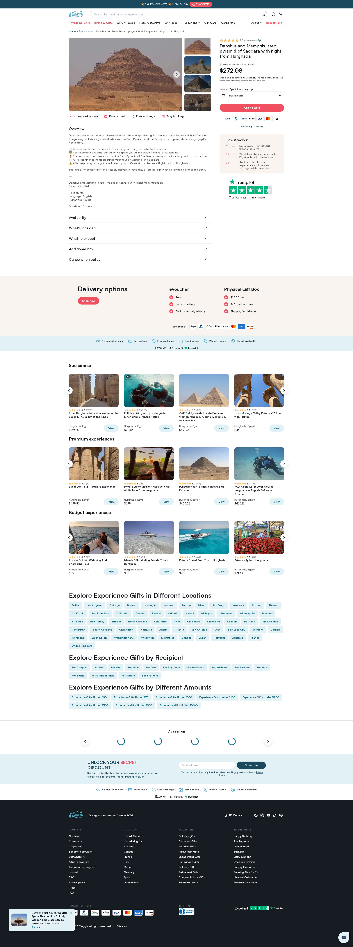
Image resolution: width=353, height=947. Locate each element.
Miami (201, 605)
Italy (126, 861)
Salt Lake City (236, 629)
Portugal (219, 637)
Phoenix (274, 605)
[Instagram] (262, 815)
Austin (163, 629)
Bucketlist (240, 851)
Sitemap (122, 926)
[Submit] (264, 14)
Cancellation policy (84, 259)
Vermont (257, 629)
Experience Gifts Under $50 (89, 697)
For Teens (78, 675)
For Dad (151, 667)
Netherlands (131, 882)
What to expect (82, 238)
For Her (99, 667)
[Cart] (280, 14)
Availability (77, 217)
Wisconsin (147, 637)
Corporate (228, 22)
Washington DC (124, 637)
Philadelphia (270, 621)
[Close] (71, 921)
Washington (99, 637)
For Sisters (128, 675)
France (255, 637)
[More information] (259, 40)
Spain (127, 877)
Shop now (88, 300)
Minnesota (226, 613)
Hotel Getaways (149, 22)
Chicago (114, 605)
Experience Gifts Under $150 (217, 697)
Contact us (76, 841)
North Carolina (137, 621)
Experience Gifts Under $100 (174, 697)
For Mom (133, 667)
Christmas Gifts (188, 841)
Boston (131, 605)
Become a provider (80, 851)
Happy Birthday (243, 836)
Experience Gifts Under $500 (134, 705)
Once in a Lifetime (244, 861)
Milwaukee (167, 637)
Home (72, 31)
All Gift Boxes (126, 22)
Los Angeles (94, 605)
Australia (237, 637)
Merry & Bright (242, 856)
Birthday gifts (187, 836)
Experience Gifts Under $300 (90, 705)
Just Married (241, 846)
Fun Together (242, 841)
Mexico (128, 867)
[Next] (176, 74)
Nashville (146, 629)
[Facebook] (256, 815)
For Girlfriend (195, 667)
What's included (82, 228)
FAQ (71, 892)
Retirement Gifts (188, 872)
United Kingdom (82, 645)
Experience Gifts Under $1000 (179, 705)
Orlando (173, 613)
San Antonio (199, 629)
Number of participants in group (236, 89)
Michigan (206, 613)
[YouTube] (268, 815)
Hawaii (190, 613)
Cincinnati (193, 621)
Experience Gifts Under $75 (131, 697)
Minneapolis (247, 613)
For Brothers (150, 675)
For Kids (262, 667)
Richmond (78, 637)
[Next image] (197, 109)
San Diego (218, 605)
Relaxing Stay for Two (247, 872)
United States (132, 836)
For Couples (79, 667)
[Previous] (69, 390)
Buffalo (116, 621)
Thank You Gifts (188, 882)
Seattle (186, 605)
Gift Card (210, 22)
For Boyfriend (171, 667)
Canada (186, 637)
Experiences (86, 31)
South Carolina (102, 629)
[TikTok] (275, 815)
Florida (156, 613)
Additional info (81, 249)
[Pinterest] (281, 815)
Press (72, 887)
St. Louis (77, 621)
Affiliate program (79, 861)
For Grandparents (103, 675)
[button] (172, 23)
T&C (71, 877)
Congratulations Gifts (192, 877)
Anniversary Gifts (189, 851)
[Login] (273, 14)
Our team (74, 836)
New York (238, 605)
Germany (129, 872)
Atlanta (179, 629)
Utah (217, 629)
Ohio (177, 621)
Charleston (126, 629)
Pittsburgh (78, 629)
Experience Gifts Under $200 (261, 697)
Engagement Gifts (189, 856)
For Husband (220, 667)
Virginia (275, 629)
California (78, 613)
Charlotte (160, 621)
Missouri (267, 613)
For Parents (242, 667)
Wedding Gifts (80, 22)
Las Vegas (150, 605)
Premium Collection (245, 882)
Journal (73, 872)
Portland (249, 621)
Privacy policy (77, 882)
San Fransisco (100, 613)
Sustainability (77, 856)
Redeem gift (274, 22)
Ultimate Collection (245, 877)
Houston (168, 605)
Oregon (232, 621)
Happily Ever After (244, 867)
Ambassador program (82, 867)
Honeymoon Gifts (189, 861)
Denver (140, 613)
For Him (115, 667)
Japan (202, 637)
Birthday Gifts (103, 22)
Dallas (75, 605)
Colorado (122, 613)
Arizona (256, 605)
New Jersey (97, 621)
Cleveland (213, 621)
